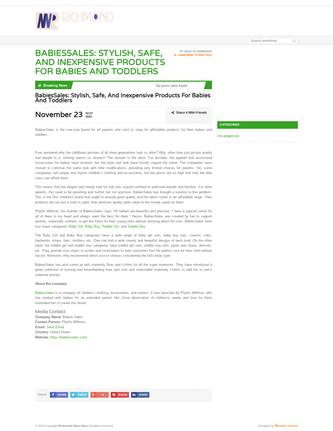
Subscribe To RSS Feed (195, 55)
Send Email (55, 327)
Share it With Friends (191, 112)
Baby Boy (92, 226)
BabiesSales (44, 293)
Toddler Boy (136, 226)
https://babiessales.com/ (68, 337)
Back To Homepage (198, 51)
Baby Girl (76, 226)
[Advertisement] (237, 19)
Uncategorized (228, 136)
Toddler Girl (110, 226)
